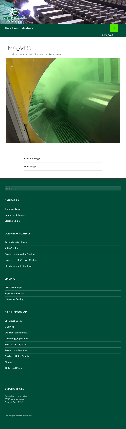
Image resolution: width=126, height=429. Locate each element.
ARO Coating (11, 248)
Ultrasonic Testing (14, 299)
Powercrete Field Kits (16, 350)
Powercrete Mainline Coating (20, 254)
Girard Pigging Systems (16, 338)
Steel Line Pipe (12, 220)
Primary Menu (122, 28)
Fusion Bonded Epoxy (16, 242)
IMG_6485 (56, 54)
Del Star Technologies (16, 332)
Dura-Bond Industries (19, 28)
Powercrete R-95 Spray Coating (21, 260)
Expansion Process (14, 293)
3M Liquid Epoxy (13, 320)
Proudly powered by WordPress (18, 415)
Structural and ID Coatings (18, 265)
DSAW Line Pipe (13, 287)
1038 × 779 (42, 54)
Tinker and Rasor (13, 368)
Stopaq (8, 362)
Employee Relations (15, 214)
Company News (13, 209)
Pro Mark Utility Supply (17, 356)
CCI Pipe (9, 326)
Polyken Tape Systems (16, 344)
